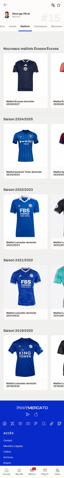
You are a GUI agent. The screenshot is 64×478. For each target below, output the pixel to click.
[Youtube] (28, 423)
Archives (8, 457)
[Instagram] (20, 423)
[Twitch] (59, 423)
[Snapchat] (43, 423)
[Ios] (36, 414)
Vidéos (7, 451)
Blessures (56, 26)
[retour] (5, 5)
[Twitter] (12, 423)
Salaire (12, 26)
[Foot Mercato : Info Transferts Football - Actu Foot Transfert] (32, 408)
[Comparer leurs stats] (53, 5)
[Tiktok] (51, 423)
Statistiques (40, 26)
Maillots (25, 26)
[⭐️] (58, 5)
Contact (7, 440)
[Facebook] (4, 423)
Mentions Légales (13, 446)
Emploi (7, 462)
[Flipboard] (36, 423)
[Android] (28, 414)
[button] (26, 75)
